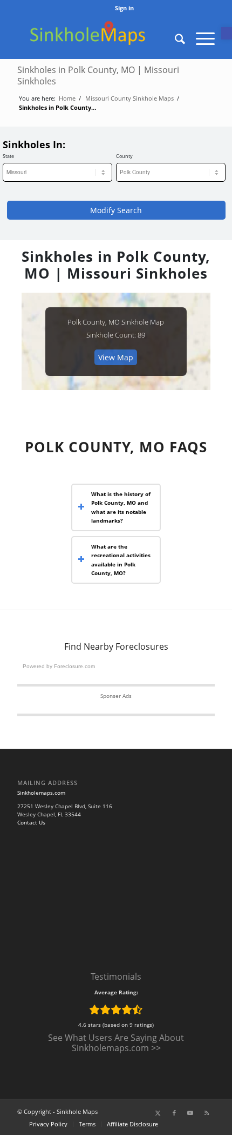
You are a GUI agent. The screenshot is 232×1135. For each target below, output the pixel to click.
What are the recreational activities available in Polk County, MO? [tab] (121, 560)
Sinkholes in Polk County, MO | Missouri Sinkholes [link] (98, 75)
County (124, 156)
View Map (115, 357)
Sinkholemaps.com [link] (41, 792)
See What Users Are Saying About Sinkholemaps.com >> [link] (116, 1043)
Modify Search (116, 210)
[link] (226, 33)
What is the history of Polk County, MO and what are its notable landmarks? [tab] (121, 507)
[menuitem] (124, 8)
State (8, 156)
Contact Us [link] (31, 822)
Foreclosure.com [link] (74, 666)
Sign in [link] (124, 8)
